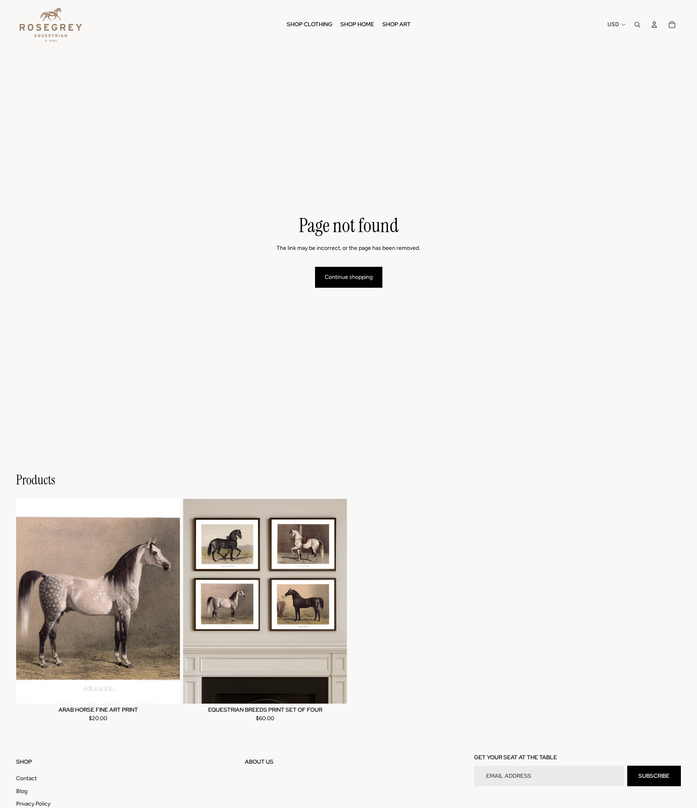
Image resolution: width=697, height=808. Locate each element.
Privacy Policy (33, 803)
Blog (21, 791)
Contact (26, 778)
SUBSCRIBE (654, 775)
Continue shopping (349, 277)
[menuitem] (309, 24)
